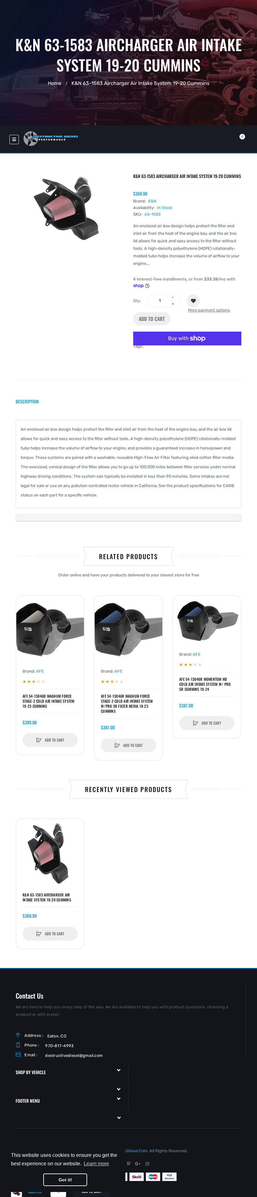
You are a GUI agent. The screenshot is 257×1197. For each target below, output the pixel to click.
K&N (152, 201)
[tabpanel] (128, 471)
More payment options (209, 310)
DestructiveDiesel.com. (127, 1150)
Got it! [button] (65, 1179)
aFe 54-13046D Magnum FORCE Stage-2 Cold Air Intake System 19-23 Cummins (49, 701)
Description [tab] (27, 401)
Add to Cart (152, 319)
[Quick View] (24, 627)
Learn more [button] (96, 1163)
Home (54, 83)
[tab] (128, 518)
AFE (40, 671)
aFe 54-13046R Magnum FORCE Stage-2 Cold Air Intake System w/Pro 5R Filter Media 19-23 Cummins (127, 704)
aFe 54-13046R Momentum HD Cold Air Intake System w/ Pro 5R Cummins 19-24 (205, 684)
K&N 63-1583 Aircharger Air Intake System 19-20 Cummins (47, 897)
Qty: (137, 300)
